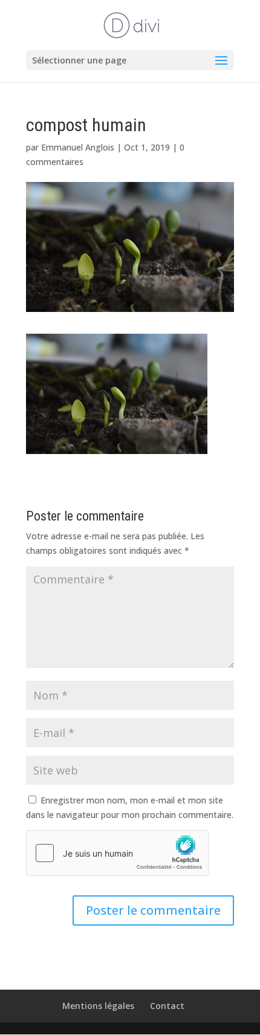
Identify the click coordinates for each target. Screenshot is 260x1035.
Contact (167, 1005)
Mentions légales (98, 1005)
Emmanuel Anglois (77, 147)
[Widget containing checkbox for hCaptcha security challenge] (117, 853)
